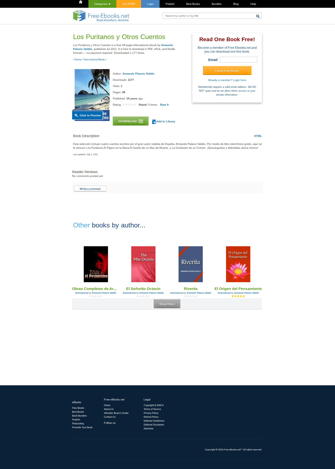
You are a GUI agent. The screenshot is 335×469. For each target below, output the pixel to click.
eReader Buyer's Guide (116, 413)
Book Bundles (79, 415)
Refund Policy (151, 417)
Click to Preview (90, 115)
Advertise (149, 428)
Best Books (193, 3)
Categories (101, 3)
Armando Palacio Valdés (139, 73)
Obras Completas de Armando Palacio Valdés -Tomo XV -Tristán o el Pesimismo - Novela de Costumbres (96, 289)
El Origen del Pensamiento (238, 289)
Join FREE (128, 3)
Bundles (217, 3)
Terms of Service (152, 409)
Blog (236, 3)
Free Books (78, 408)
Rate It (164, 104)
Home (107, 405)
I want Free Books (227, 70)
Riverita (191, 289)
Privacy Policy (151, 413)
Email (213, 60)
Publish (170, 3)
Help (253, 3)
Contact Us (110, 417)
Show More (167, 304)
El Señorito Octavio (143, 289)
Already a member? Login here (227, 80)
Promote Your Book (82, 427)
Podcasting (78, 423)
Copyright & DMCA (154, 405)
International (81, 293)
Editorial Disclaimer (154, 424)
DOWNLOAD (128, 121)
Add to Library (165, 121)
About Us (109, 409)
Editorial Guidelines (154, 420)
